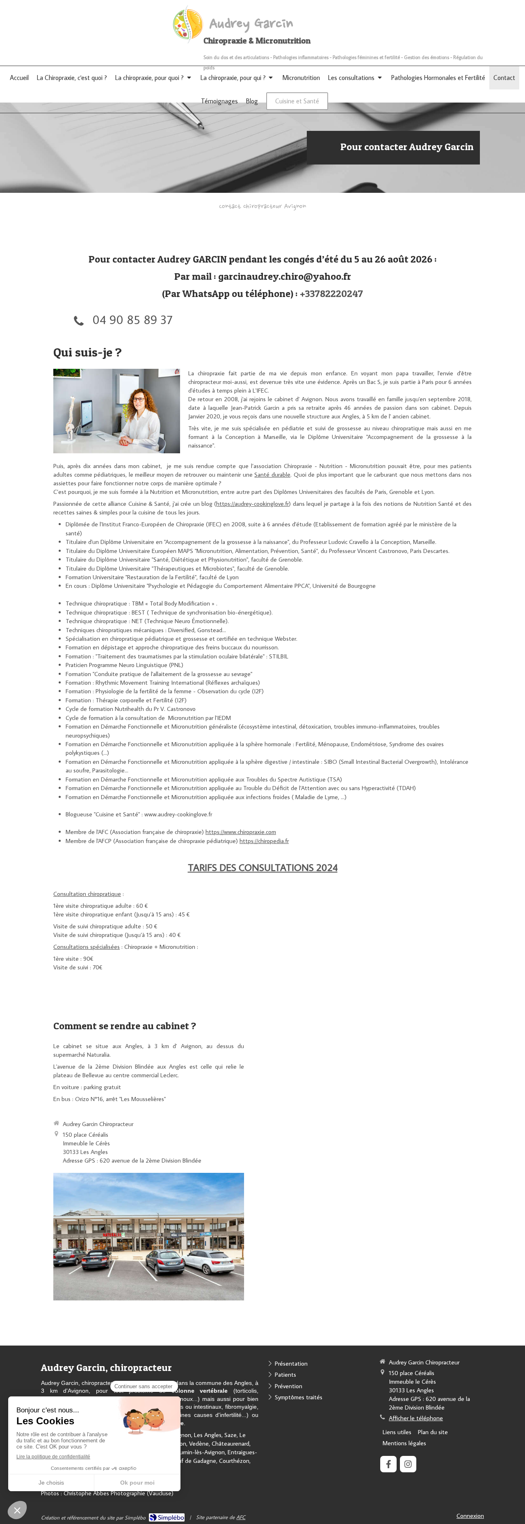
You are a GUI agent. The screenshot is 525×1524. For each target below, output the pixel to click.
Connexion (470, 1515)
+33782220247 (331, 293)
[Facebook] (388, 1464)
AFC (240, 1517)
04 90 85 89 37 (132, 319)
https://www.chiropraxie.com (240, 832)
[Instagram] (408, 1464)
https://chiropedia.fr (264, 841)
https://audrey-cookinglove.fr (252, 503)
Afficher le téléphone (416, 1418)
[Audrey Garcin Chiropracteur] (187, 42)
